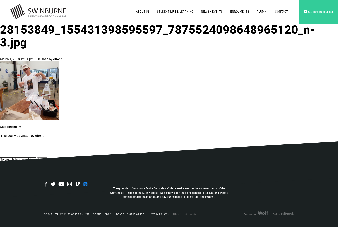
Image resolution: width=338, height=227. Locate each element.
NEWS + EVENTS (212, 12)
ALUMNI (262, 12)
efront (57, 59)
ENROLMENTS (239, 12)
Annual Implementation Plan (62, 214)
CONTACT (281, 12)
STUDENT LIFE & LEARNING (175, 12)
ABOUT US (142, 12)
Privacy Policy (158, 214)
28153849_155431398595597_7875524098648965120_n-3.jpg (157, 36)
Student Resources (320, 12)
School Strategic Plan (130, 214)
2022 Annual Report (98, 214)
